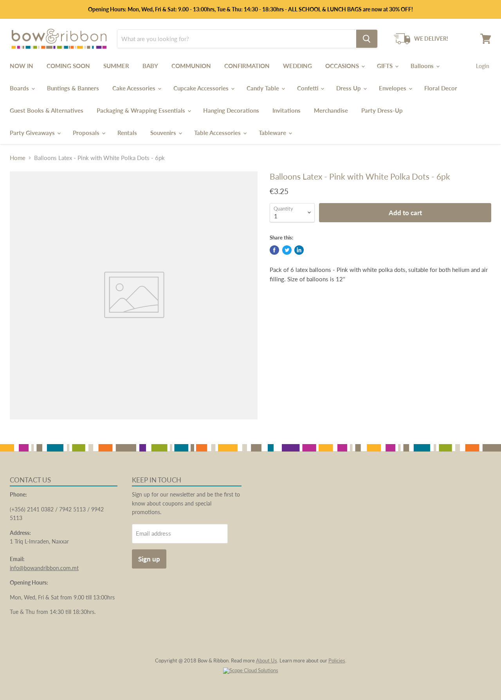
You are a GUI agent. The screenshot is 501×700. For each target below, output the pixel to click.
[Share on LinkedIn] (299, 250)
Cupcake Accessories (201, 88)
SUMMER (116, 65)
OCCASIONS (342, 65)
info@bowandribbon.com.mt (44, 568)
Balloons (423, 65)
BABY (150, 65)
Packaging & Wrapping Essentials (142, 110)
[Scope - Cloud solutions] (250, 670)
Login (482, 66)
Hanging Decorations (231, 110)
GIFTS (385, 65)
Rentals (127, 132)
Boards (20, 88)
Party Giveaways (33, 132)
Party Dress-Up (382, 110)
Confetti (308, 88)
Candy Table (264, 88)
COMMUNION (191, 65)
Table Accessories (218, 132)
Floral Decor (440, 88)
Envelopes (393, 88)
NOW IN (21, 65)
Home (17, 158)
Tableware (273, 132)
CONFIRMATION (247, 65)
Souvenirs (164, 132)
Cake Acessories (134, 88)
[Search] (366, 39)
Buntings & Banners (73, 88)
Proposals (87, 132)
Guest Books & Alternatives (46, 110)
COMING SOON (68, 65)
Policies (336, 660)
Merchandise (331, 110)
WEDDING (297, 65)
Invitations (286, 110)
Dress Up (349, 88)
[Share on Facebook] (274, 250)
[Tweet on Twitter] (287, 250)
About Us (266, 660)
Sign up (149, 559)
